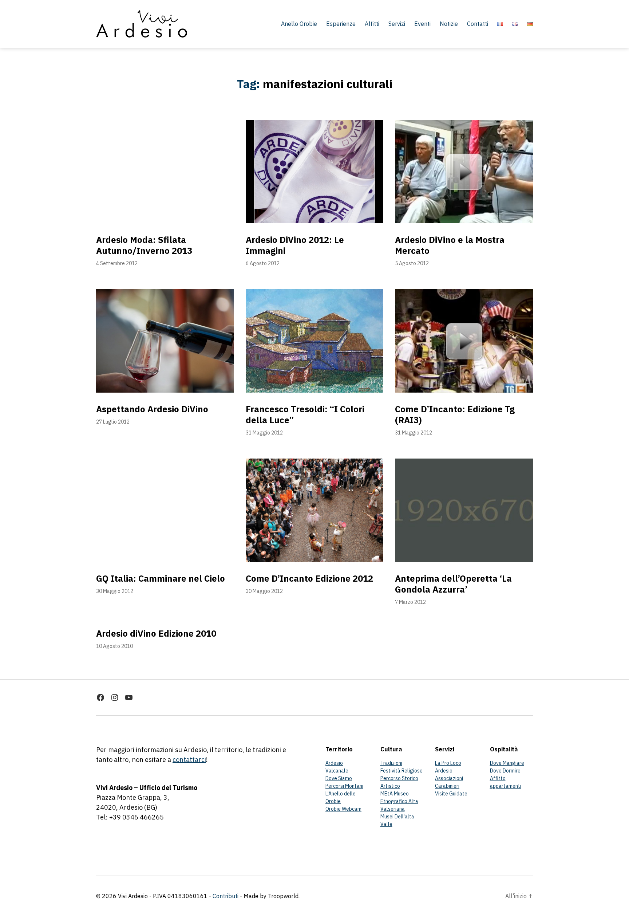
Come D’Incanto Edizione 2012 (309, 578)
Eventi (422, 23)
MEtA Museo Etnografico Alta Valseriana (399, 801)
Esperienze (341, 23)
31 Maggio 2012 (264, 432)
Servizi (396, 23)
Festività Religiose (401, 770)
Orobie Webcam (343, 809)
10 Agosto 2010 (114, 646)
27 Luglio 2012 (113, 421)
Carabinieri (447, 786)
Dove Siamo (338, 778)
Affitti (372, 23)
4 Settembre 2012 (117, 263)
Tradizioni (391, 763)
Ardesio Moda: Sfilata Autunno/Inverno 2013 (144, 245)
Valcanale (336, 770)
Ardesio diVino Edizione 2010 (156, 633)
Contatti (477, 23)
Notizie (449, 23)
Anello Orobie (299, 23)
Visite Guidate (451, 793)
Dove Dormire (505, 770)
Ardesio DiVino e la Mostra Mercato (450, 245)
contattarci (189, 759)
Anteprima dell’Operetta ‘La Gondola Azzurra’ (453, 584)
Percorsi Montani (344, 786)
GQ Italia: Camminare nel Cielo (160, 578)
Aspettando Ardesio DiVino (152, 409)
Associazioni (449, 778)
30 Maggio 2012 (114, 591)
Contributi (225, 896)
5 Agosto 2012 (412, 263)
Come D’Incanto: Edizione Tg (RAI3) (455, 414)
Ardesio (334, 763)
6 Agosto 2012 (263, 263)
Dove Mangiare (507, 763)
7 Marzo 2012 (410, 602)
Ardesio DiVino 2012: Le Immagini (295, 245)
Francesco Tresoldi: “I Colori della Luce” (305, 414)
